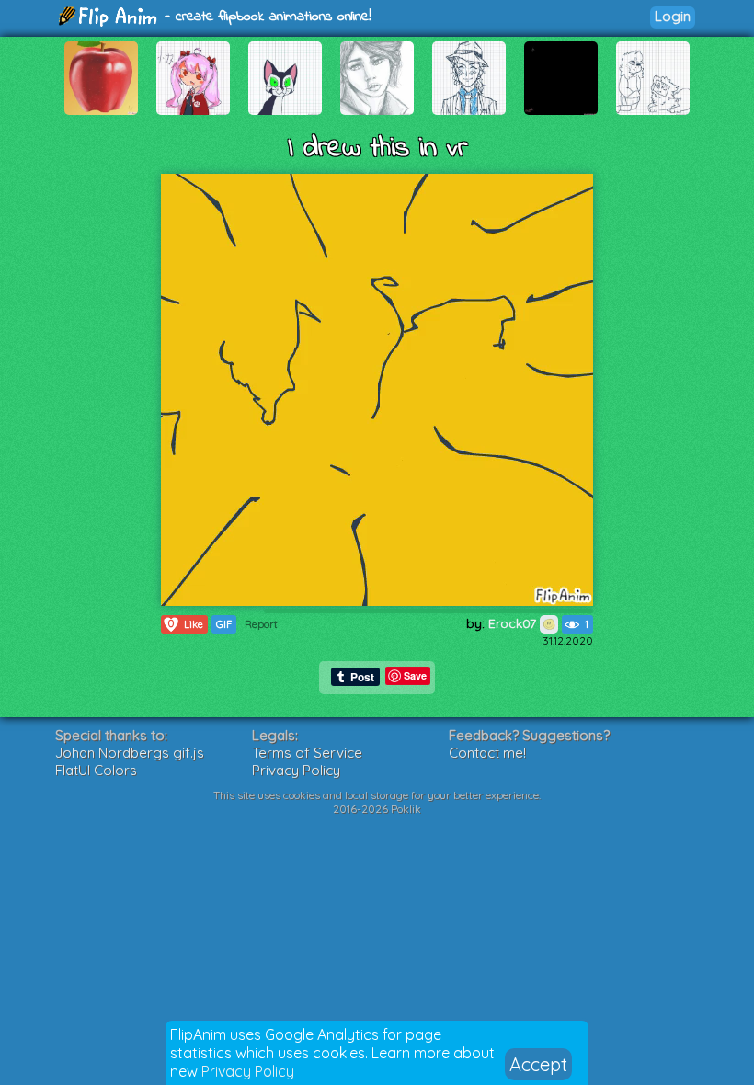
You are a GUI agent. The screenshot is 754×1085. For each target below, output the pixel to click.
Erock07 (514, 623)
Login (673, 16)
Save (415, 675)
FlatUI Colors (96, 770)
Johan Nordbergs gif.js (129, 752)
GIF (224, 624)
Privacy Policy (247, 1071)
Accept (538, 1064)
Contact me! (487, 752)
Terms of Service (307, 752)
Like (185, 624)
